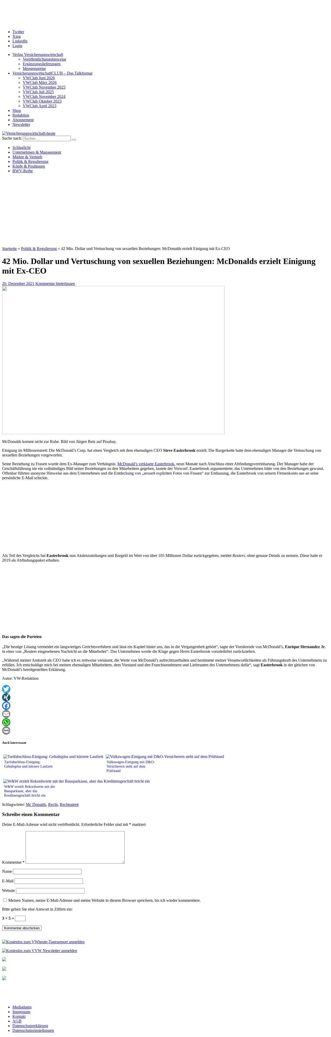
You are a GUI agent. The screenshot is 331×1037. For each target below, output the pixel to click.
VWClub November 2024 (44, 96)
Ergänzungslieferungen (42, 64)
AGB (16, 1021)
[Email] (165, 714)
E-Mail (7, 881)
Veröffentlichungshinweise (44, 59)
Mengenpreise (34, 68)
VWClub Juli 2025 (38, 92)
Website (8, 890)
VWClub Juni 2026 (39, 78)
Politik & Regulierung (30, 161)
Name (7, 871)
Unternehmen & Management (36, 152)
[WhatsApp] (165, 722)
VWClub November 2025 (44, 87)
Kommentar (13, 862)
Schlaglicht (21, 147)
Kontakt (19, 1016)
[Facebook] (165, 706)
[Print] (165, 730)
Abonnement (23, 120)
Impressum (21, 1012)
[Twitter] (165, 689)
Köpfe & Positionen (28, 166)
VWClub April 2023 (39, 106)
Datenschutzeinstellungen (33, 1030)
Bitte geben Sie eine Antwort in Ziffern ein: (37, 909)
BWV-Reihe (22, 171)
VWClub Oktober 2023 (42, 101)
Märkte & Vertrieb (27, 157)
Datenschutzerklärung (30, 1026)
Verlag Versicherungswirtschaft (37, 54)
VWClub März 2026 (40, 82)
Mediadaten (22, 1007)
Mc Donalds (36, 804)
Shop (16, 110)
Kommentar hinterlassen (55, 283)
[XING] (165, 697)
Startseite (9, 248)
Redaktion (20, 115)
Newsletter (21, 124)
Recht (53, 804)
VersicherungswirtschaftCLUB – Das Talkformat (52, 73)
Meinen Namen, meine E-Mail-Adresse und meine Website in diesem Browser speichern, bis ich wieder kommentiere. (104, 900)
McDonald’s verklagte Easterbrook (145, 464)
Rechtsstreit (69, 804)
